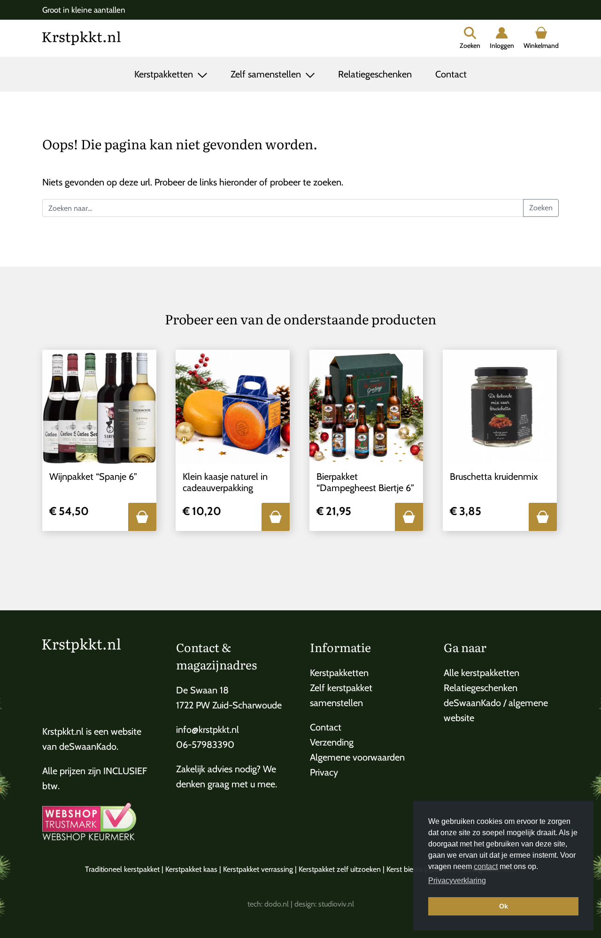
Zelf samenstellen (267, 74)
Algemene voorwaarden (357, 757)
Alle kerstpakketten (481, 672)
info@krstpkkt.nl (207, 729)
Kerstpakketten (164, 74)
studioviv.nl (336, 904)
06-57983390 (205, 744)
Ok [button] (503, 906)
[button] (142, 517)
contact (486, 866)
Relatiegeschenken (375, 74)
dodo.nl (276, 904)
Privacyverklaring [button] (457, 880)
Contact (451, 74)
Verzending (332, 742)
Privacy (324, 772)
